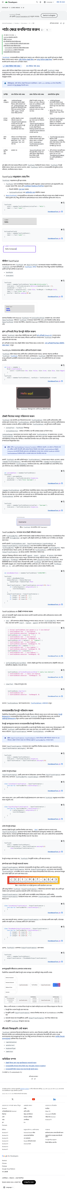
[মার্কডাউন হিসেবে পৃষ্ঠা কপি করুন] (47, 29)
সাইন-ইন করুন (61, 2)
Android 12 (5, 1146)
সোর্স (3, 1117)
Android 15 (5, 1138)
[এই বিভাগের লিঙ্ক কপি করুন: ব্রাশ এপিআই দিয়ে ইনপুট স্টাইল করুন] (37, 332)
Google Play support (50, 1139)
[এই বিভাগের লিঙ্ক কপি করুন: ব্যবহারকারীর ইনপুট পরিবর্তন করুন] (35, 711)
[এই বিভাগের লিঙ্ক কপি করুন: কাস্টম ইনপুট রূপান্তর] (18, 771)
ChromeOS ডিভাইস (50, 1114)
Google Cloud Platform (8, 1169)
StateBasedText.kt (54, 656)
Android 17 (5, 1132)
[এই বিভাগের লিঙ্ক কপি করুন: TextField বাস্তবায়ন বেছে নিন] (31, 177)
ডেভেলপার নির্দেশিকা (29, 1135)
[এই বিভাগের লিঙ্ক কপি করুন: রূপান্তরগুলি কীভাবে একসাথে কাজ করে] (33, 969)
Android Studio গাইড (29, 1132)
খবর (3, 1119)
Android (4, 1108)
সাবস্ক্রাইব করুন (29, 1182)
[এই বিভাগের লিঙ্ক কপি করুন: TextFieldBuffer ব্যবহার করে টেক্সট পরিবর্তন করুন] (42, 532)
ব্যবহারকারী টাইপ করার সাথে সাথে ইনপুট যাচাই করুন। (22, 1069)
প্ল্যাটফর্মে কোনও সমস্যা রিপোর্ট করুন (54, 1132)
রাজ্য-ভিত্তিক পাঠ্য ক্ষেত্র (13, 66)
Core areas (15, 7)
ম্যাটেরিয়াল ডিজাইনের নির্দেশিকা (34, 186)
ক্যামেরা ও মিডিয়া (28, 1117)
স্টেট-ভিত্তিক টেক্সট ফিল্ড (26, 60)
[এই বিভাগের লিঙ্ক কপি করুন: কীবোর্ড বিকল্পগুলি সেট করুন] (29, 1029)
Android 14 (5, 1141)
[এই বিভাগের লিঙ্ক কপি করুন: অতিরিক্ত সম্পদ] (17, 1059)
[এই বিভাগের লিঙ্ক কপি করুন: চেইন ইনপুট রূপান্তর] (17, 826)
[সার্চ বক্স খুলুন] (37, 2)
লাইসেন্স (11, 1178)
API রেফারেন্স (27, 1138)
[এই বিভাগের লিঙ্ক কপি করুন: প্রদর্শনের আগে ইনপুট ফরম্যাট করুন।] (30, 864)
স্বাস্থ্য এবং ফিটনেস (28, 1114)
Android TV (48, 1119)
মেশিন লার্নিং (27, 1111)
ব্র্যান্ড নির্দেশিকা (19, 1178)
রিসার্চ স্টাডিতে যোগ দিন (51, 1142)
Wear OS (47, 1111)
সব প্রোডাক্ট (5, 1172)
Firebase (4, 1166)
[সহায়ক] (61, 23)
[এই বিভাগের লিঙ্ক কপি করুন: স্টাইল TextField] (20, 261)
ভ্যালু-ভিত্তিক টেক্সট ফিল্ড (44, 60)
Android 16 (5, 1135)
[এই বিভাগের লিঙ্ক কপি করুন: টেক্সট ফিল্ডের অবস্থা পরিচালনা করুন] (36, 416)
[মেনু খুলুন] (3, 2)
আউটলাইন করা (30, 192)
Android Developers (7, 23)
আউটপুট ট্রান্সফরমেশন (9, 719)
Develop (5, 7)
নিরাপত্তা (4, 1114)
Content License (24, 1089)
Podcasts (4, 1125)
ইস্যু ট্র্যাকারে (17, 85)
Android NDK (27, 1144)
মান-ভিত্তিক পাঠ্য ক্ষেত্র (33, 66)
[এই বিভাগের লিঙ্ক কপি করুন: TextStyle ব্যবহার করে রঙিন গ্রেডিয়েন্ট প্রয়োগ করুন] (43, 350)
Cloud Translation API (23, 16)
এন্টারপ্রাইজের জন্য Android (9, 1111)
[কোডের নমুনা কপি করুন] (64, 203)
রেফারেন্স (39, 703)
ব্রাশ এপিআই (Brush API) (44, 335)
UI (23, 7)
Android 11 (5, 1149)
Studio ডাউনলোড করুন (30, 1141)
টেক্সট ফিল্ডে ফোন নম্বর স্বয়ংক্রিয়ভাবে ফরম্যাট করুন (21, 1063)
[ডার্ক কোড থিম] (62, 203)
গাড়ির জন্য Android (50, 1117)
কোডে (30, 267)
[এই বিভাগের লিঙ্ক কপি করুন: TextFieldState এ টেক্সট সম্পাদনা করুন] (34, 612)
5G (24, 1122)
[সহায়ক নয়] (63, 23)
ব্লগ (3, 1122)
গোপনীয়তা (26, 1119)
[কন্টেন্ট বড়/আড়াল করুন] (15, 35)
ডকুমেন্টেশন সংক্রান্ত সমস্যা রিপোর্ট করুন (53, 1136)
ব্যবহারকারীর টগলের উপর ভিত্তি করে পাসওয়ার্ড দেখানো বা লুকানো (26, 1066)
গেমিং (25, 1108)
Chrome (4, 1163)
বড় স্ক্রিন (47, 1108)
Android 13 (5, 1144)
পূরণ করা (21, 189)
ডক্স (33, 23)
